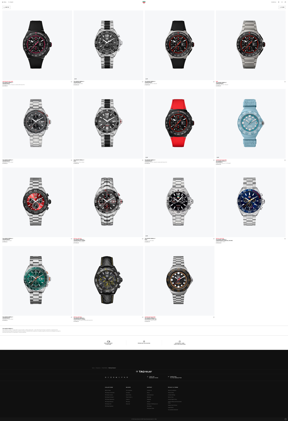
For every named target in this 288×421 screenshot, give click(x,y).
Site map (128, 401)
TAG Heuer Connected (109, 392)
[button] (282, 2)
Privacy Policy (171, 392)
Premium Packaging (144, 343)
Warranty (149, 397)
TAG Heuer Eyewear (109, 406)
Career (127, 399)
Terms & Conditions (172, 390)
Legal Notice (170, 407)
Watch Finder (108, 390)
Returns (148, 401)
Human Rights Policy (172, 399)
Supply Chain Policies (172, 405)
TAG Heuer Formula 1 (109, 397)
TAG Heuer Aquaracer (109, 399)
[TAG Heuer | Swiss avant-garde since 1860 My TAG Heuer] (144, 371)
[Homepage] (144, 2)
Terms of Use (170, 397)
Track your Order (150, 408)
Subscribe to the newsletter (176, 377)
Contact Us (149, 390)
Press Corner (129, 397)
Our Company (129, 390)
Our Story (128, 392)
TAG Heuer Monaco (109, 401)
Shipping (149, 399)
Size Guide (149, 406)
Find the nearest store (153, 377)
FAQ (148, 392)
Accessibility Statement (173, 409)
